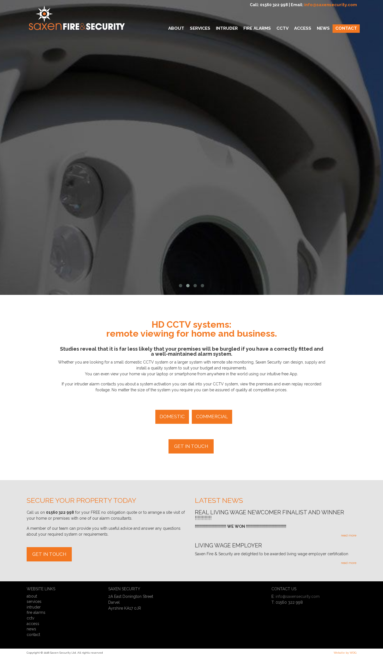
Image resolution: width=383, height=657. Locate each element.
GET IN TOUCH (191, 446)
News (31, 629)
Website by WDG (345, 652)
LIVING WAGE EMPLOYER (228, 546)
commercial (212, 416)
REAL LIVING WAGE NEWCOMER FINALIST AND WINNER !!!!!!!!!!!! (269, 515)
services (34, 601)
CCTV (30, 618)
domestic (172, 416)
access (33, 623)
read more (348, 535)
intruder (34, 607)
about (32, 596)
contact (33, 634)
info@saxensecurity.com (330, 4)
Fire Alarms (36, 612)
